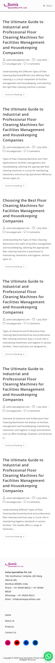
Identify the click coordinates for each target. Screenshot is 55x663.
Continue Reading (16, 95)
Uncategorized (13, 63)
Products (9, 626)
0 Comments (33, 63)
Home (8, 614)
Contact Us (10, 632)
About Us (9, 620)
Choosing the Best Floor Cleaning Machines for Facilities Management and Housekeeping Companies (25, 210)
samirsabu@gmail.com (18, 59)
